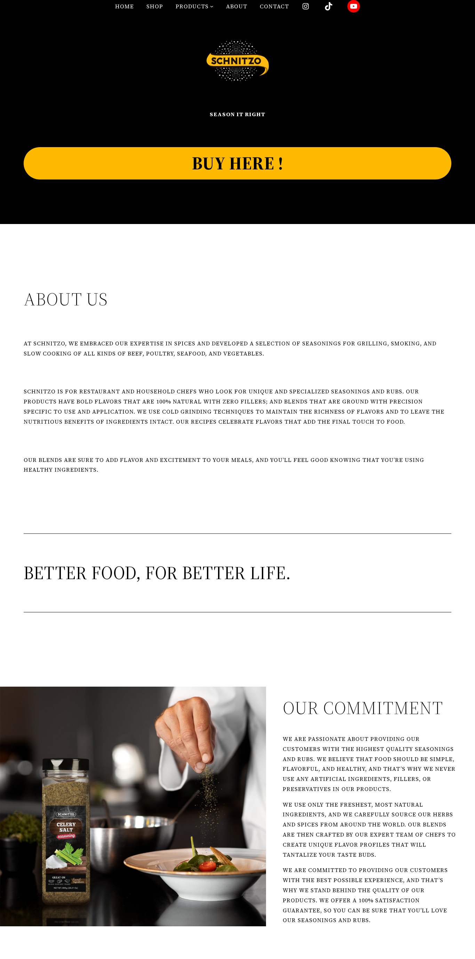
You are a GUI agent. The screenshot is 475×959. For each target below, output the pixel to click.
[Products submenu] (212, 6)
